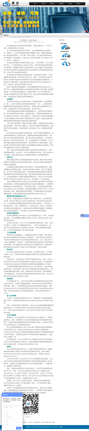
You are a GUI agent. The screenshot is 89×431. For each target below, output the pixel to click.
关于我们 (44, 3)
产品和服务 (61, 3)
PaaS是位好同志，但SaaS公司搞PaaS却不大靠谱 (44, 422)
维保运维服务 (63, 43)
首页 (35, 3)
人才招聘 (70, 3)
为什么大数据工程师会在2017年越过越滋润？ (20, 35)
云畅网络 (61, 427)
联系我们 (78, 3)
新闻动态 (52, 3)
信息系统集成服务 (64, 51)
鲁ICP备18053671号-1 (48, 427)
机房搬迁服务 (63, 59)
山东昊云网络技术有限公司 (37, 427)
